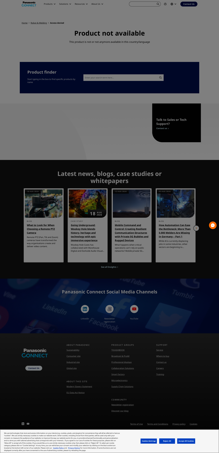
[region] (109, 441)
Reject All (167, 441)
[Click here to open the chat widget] (213, 225)
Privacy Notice (74, 448)
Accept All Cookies (186, 441)
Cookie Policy (58, 448)
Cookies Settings (149, 441)
